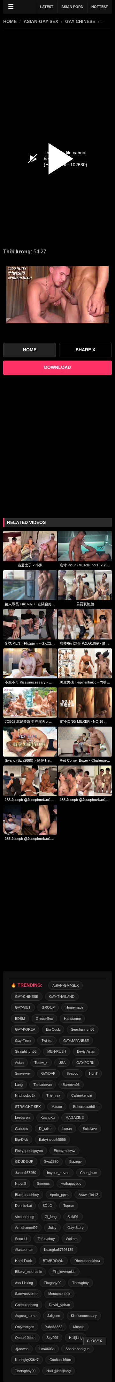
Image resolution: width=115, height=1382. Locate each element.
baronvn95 (71, 1085)
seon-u (21, 1239)
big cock (53, 1029)
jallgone (53, 1316)
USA (61, 1063)
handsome (72, 1018)
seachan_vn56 (82, 1029)
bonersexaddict (85, 1107)
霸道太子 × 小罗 (30, 565)
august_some (25, 1316)
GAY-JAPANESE (76, 1040)
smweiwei (22, 1073)
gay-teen (23, 1040)
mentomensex (59, 1294)
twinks (47, 1040)
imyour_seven (58, 1173)
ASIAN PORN (72, 7)
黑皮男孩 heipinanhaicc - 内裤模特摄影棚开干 (85, 682)
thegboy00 (52, 1283)
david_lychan (59, 1305)
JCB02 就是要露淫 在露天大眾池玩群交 (30, 721)
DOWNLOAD (57, 367)
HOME (10, 21)
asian (19, 1063)
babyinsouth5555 (52, 1139)
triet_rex (53, 1095)
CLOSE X (94, 1341)
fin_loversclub (64, 1272)
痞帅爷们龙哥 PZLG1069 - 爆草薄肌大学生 (85, 643)
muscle (78, 1327)
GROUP (48, 1007)
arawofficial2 (88, 1195)
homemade (74, 1007)
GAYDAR (48, 1073)
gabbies (21, 1129)
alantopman (24, 1249)
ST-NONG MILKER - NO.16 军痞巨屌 (85, 721)
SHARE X (85, 349)
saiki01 (73, 1217)
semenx (43, 1183)
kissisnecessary (84, 1316)
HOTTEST (99, 7)
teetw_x (41, 1063)
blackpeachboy (27, 1195)
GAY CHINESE (80, 21)
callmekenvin (81, 1095)
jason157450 (25, 1173)
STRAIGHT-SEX (28, 1107)
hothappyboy (71, 1183)
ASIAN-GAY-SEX (41, 21)
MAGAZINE (74, 1117)
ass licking (24, 1283)
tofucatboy (46, 1239)
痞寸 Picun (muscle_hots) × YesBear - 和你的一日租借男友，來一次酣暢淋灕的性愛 (85, 565)
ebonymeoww (64, 1151)
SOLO (47, 1205)
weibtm (71, 1239)
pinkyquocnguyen (29, 1151)
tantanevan (43, 1085)
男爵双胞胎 (85, 604)
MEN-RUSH (56, 1051)
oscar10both (25, 1338)
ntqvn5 (20, 1183)
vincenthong (24, 1217)
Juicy (52, 1227)
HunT (93, 1073)
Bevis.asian (86, 1051)
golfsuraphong (26, 1305)
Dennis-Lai (23, 1205)
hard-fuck (23, 1261)
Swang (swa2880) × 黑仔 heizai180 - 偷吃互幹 (30, 760)
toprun (68, 1205)
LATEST (46, 7)
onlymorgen (24, 1327)
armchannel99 (26, 1227)
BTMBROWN (53, 1261)
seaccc (72, 1073)
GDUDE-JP (24, 1161)
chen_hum (88, 1173)
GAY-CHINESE (26, 996)
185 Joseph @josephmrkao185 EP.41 (30, 800)
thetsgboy (80, 1283)
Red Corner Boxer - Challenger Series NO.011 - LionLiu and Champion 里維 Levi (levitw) (85, 760)
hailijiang (75, 1338)
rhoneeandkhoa (87, 1261)
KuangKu (48, 1117)
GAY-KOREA (25, 1029)
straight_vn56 (25, 1051)
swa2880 (51, 1161)
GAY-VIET (23, 1007)
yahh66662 (53, 1327)
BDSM (20, 1018)
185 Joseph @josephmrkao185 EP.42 (85, 800)
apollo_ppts (59, 1195)
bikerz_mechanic (28, 1272)
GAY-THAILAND (61, 996)
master (56, 1107)
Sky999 (52, 1338)
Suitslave (90, 1129)
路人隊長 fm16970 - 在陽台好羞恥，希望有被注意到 (30, 604)
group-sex (44, 1018)
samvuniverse (26, 1294)
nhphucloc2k (25, 1095)
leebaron (22, 1117)
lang (19, 1085)
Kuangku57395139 (58, 1249)
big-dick (21, 1139)
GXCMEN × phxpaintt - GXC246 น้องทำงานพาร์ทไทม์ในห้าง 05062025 (30, 643)
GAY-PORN (85, 1063)
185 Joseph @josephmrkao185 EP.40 (30, 838)
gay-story (75, 1227)
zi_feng (51, 1217)
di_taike (45, 1129)
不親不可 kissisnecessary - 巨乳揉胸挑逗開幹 (30, 682)
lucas (67, 1129)
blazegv (75, 1161)
